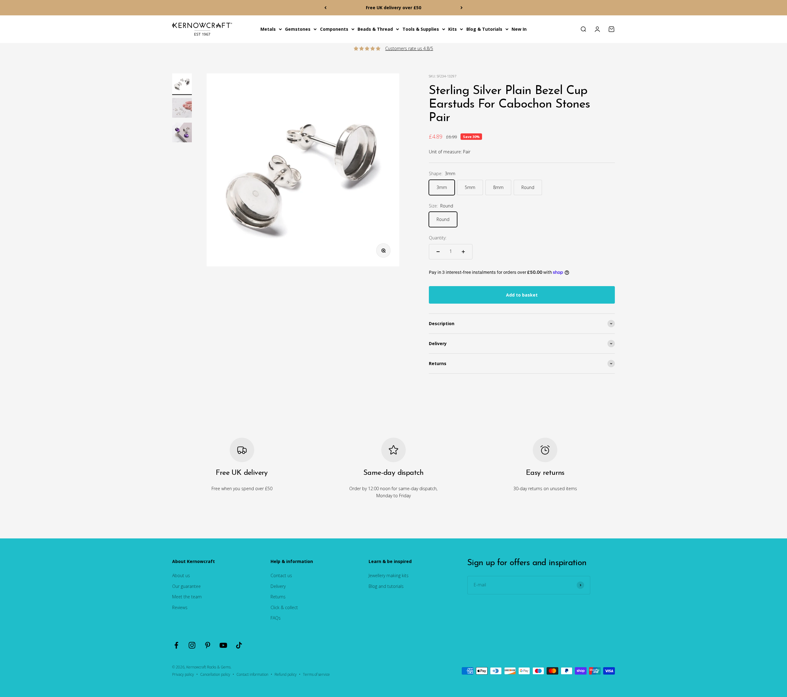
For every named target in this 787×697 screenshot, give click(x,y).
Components (334, 29)
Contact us (281, 575)
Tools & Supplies (420, 29)
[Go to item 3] (182, 133)
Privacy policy (183, 674)
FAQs (276, 618)
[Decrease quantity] (438, 251)
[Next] (462, 7)
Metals (268, 29)
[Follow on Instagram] (192, 645)
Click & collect (284, 607)
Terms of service (316, 674)
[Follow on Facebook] (176, 645)
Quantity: (437, 238)
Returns (278, 597)
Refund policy (286, 674)
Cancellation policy (215, 674)
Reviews (180, 607)
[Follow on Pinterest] (208, 645)
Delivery (278, 586)
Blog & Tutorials (484, 29)
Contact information (252, 674)
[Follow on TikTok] (239, 645)
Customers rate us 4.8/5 (409, 48)
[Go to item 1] (182, 84)
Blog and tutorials (386, 586)
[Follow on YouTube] (223, 645)
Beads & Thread (375, 29)
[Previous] (325, 7)
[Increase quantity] (463, 251)
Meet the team (187, 597)
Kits (452, 29)
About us (181, 575)
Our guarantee (186, 586)
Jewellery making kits (389, 575)
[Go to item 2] (182, 109)
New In (519, 29)
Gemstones (297, 29)
